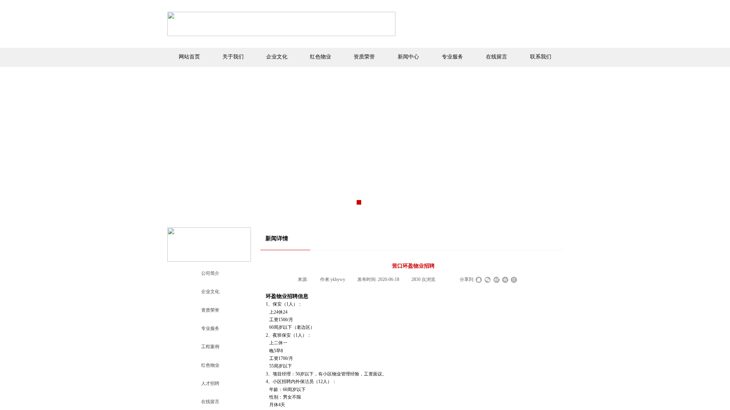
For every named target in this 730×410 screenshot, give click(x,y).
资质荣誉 (210, 310)
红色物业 (210, 365)
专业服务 (210, 328)
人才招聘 (210, 383)
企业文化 (210, 291)
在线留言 (210, 401)
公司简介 (210, 273)
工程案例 (210, 346)
